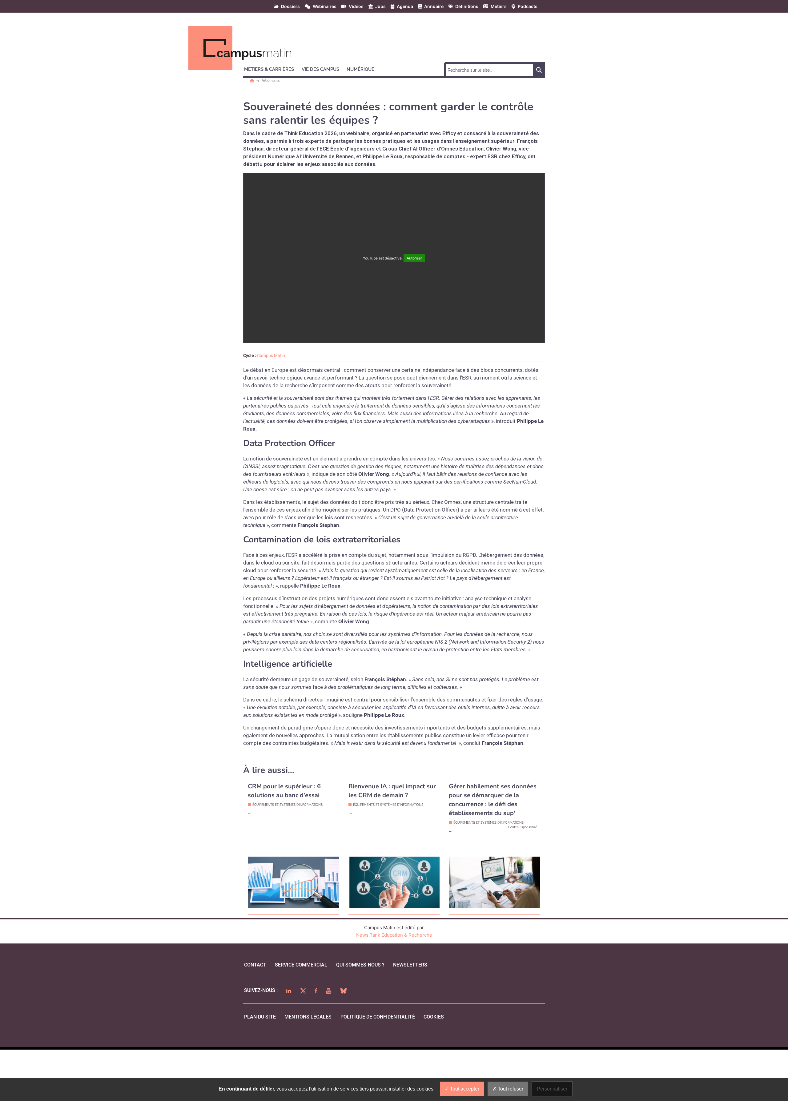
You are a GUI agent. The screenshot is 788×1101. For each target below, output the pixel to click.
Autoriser (414, 258)
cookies (434, 1017)
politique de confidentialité (377, 1017)
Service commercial (301, 965)
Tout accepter (464, 1088)
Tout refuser (510, 1088)
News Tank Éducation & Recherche (394, 935)
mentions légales (308, 1017)
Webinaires (271, 80)
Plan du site (260, 1017)
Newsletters (410, 965)
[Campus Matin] (252, 80)
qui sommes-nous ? (360, 965)
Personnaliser (552, 1088)
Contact (255, 965)
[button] (272, 68)
